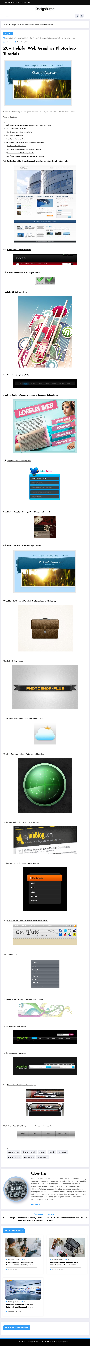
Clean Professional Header (19, 249)
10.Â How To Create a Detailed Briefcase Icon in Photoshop (26, 156)
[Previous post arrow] (3, 1217)
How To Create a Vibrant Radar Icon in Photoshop (25, 754)
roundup (29, 38)
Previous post (38, 1214)
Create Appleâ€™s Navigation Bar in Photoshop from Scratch (30, 1126)
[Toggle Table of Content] (5, 123)
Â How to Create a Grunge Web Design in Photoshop (29, 511)
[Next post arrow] (86, 1217)
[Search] (77, 16)
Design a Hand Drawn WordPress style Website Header (27, 920)
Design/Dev (8, 34)
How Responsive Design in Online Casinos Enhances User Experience (20, 1263)
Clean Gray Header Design (17, 1053)
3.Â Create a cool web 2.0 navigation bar (19, 132)
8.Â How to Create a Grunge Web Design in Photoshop (24, 149)
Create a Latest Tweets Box (19, 460)
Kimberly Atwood (14, 1259)
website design (71, 38)
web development (51, 38)
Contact (22, 1341)
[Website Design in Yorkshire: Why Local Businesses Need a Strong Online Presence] (67, 1247)
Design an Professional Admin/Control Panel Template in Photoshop (26, 1219)
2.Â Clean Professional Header (16, 129)
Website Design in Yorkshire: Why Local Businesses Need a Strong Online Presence (64, 1263)
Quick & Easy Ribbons (15, 661)
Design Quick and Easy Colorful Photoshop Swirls (24, 999)
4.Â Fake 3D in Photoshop (15, 135)
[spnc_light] (82, 16)
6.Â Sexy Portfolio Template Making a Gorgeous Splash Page (25, 142)
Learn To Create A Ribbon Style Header (24, 545)
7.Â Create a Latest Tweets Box (16, 146)
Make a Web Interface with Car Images (21, 1085)
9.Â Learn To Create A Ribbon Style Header (20, 153)
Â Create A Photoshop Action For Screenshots (23, 822)
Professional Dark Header (16, 1026)
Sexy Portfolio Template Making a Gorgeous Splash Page (32, 395)
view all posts (36, 1204)
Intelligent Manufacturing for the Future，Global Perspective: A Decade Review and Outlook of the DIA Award (20, 1305)
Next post (50, 1214)
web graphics (62, 38)
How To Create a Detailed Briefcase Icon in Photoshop (32, 600)
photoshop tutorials (20, 38)
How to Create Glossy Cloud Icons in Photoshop (25, 718)
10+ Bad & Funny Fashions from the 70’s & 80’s (65, 1219)
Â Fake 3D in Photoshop (16, 291)
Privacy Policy (33, 1341)
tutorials (35, 38)
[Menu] (7, 16)
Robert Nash (9, 42)
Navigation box (12, 954)
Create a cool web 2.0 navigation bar (23, 272)
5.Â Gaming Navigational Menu (17, 139)
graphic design (9, 38)
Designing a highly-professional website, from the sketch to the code (37, 161)
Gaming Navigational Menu (19, 374)
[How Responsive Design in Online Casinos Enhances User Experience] (23, 1247)
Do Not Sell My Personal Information (55, 1341)
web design (41, 38)
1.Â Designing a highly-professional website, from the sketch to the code (29, 125)
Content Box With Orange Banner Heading (23, 863)
